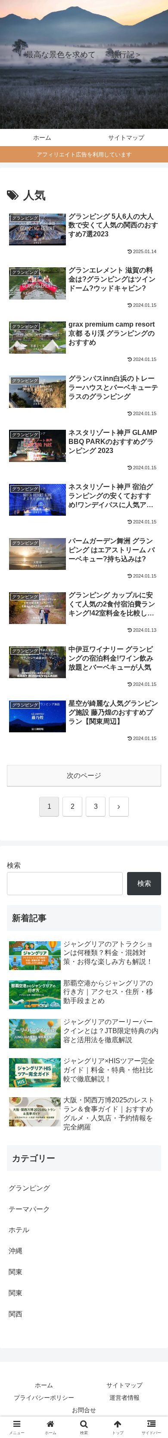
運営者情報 (124, 1397)
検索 (14, 865)
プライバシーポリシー (44, 1397)
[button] (151, 1171)
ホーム (44, 1385)
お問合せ (84, 1410)
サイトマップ (124, 1385)
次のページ (84, 775)
